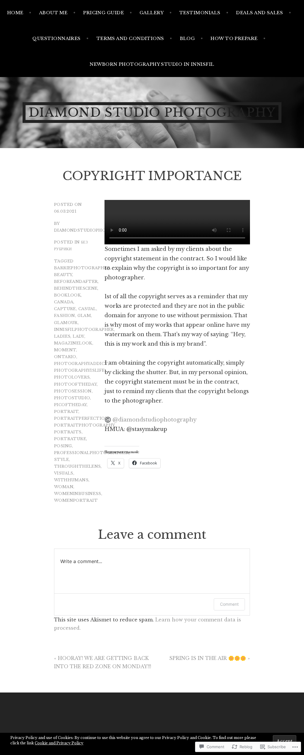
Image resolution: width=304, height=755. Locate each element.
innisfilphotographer (84, 329)
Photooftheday (75, 384)
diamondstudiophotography (93, 230)
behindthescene (75, 288)
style (61, 459)
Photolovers (72, 377)
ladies (62, 336)
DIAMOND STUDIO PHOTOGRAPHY (152, 112)
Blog (187, 38)
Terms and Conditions (130, 38)
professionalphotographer (91, 452)
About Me (53, 12)
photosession (73, 391)
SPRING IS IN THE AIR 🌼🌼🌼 (207, 658)
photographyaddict (81, 363)
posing (63, 445)
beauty (63, 274)
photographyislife (79, 370)
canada (63, 301)
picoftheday (70, 404)
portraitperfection (81, 418)
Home (15, 12)
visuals (63, 473)
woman (63, 486)
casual (87, 308)
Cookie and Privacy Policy (59, 743)
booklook (67, 295)
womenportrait (76, 500)
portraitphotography (84, 425)
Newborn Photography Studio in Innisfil (152, 64)
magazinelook (73, 343)
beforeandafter (76, 281)
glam (84, 315)
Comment (229, 604)
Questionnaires (56, 38)
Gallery (152, 12)
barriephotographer (82, 267)
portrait (66, 411)
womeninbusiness (77, 493)
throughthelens (77, 466)
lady (78, 336)
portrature (70, 438)
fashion (64, 315)
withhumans (71, 480)
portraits (68, 432)
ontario (65, 356)
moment (65, 349)
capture (65, 308)
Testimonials (199, 12)
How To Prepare (233, 38)
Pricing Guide (103, 12)
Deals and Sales (259, 12)
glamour (66, 322)
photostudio (72, 397)
